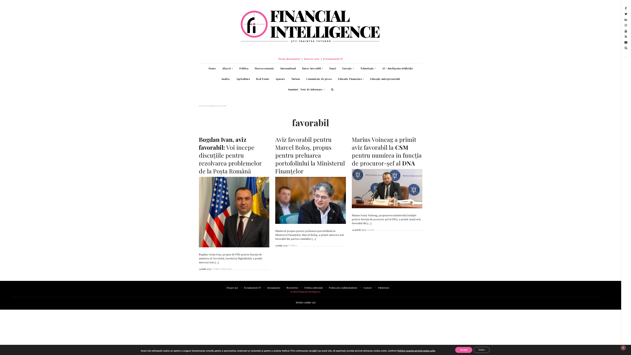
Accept (463, 349)
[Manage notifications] (623, 347)
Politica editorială (313, 287)
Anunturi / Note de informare (306, 89)
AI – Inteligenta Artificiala (397, 68)
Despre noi (232, 287)
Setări (482, 349)
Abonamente (273, 287)
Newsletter (292, 287)
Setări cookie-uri (306, 302)
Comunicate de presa (319, 79)
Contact (367, 287)
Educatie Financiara (351, 79)
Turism (295, 79)
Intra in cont (311, 58)
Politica (243, 68)
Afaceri (227, 68)
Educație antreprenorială (385, 79)
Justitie (371, 229)
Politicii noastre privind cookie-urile (416, 350)
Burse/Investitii (312, 68)
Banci (332, 68)
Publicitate (383, 287)
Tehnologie (368, 68)
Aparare (280, 79)
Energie (348, 68)
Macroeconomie (264, 68)
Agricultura (243, 79)
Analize (225, 79)
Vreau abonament (289, 58)
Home (212, 68)
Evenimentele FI (333, 58)
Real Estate (262, 79)
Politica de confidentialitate (343, 287)
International (288, 68)
